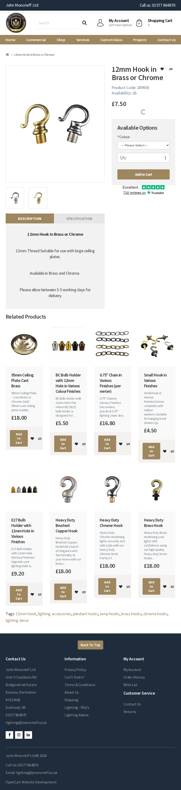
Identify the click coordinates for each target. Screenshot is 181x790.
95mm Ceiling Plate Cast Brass (22, 380)
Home (10, 39)
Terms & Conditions (80, 684)
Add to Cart (143, 174)
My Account (132, 669)
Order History (134, 677)
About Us (72, 692)
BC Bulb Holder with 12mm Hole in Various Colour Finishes (68, 383)
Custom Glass (111, 39)
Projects (139, 39)
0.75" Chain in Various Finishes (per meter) (111, 383)
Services (82, 39)
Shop (61, 39)
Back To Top (90, 644)
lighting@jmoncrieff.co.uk (26, 722)
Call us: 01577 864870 (157, 5)
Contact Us (167, 39)
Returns (129, 711)
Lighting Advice (76, 715)
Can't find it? (75, 677)
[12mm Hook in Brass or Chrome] (55, 124)
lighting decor (17, 620)
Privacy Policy (75, 669)
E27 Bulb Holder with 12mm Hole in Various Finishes (22, 530)
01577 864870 (16, 715)
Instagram (19, 735)
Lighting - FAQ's (77, 707)
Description (29, 218)
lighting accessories (54, 613)
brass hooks (131, 613)
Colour (124, 136)
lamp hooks (109, 613)
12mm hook (26, 613)
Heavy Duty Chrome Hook (111, 522)
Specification (79, 218)
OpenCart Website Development (31, 782)
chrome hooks (155, 613)
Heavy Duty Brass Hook (154, 522)
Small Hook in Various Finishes (155, 380)
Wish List (130, 684)
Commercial (36, 39)
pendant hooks (85, 613)
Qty (123, 157)
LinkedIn (28, 735)
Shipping (71, 699)
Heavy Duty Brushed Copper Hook (67, 525)
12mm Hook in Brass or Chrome (34, 55)
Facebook (9, 735)
